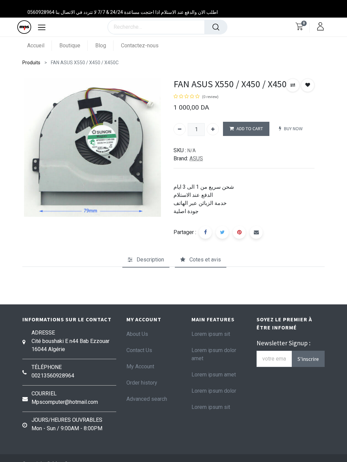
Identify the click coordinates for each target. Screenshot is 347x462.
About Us (137, 334)
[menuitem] (39, 45)
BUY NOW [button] (293, 128)
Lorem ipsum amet (213, 374)
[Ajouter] (213, 129)
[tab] (145, 260)
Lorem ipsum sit (210, 334)
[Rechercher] (215, 27)
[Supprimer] (180, 129)
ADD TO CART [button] (250, 128)
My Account (140, 366)
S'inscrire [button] (308, 358)
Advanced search (146, 399)
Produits (31, 62)
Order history (141, 382)
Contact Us (139, 350)
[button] (293, 85)
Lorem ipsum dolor (213, 391)
